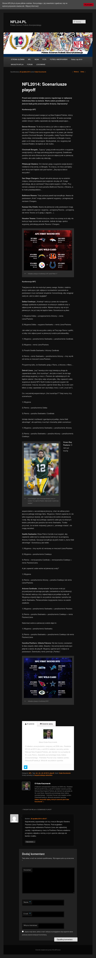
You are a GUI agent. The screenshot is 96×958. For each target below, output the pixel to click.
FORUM (30, 64)
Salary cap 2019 (76, 59)
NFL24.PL (18, 21)
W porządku (89, 5)
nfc (40, 773)
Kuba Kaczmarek (40, 72)
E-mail (27, 914)
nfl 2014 (46, 773)
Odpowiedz (30, 842)
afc (37, 773)
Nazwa (27, 902)
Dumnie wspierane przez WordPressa (48, 950)
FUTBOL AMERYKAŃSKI (59, 59)
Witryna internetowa (30, 925)
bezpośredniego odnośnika (43, 775)
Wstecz (75, 72)
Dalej (83, 72)
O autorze (30, 724)
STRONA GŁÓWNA (17, 59)
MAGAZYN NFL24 (17, 64)
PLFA (44, 59)
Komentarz (27, 870)
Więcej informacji (31, 6)
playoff (52, 773)
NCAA (37, 59)
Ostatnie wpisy (47, 724)
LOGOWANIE (40, 64)
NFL (29, 59)
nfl (42, 773)
